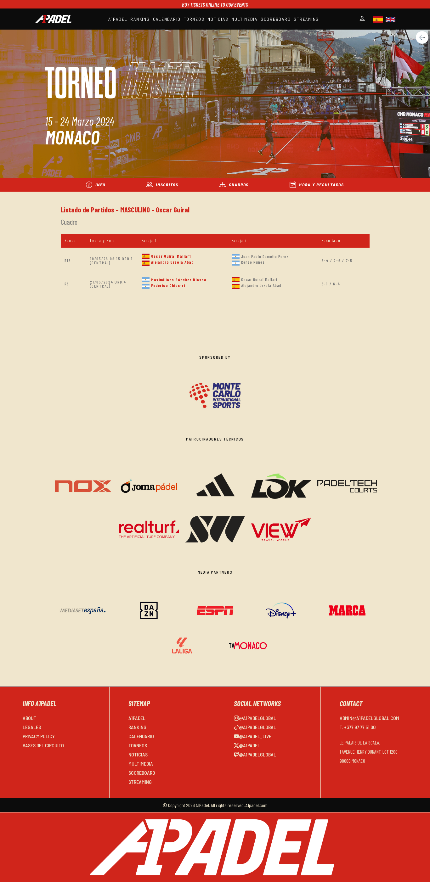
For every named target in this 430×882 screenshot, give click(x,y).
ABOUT (30, 718)
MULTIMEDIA (244, 19)
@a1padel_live (255, 736)
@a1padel (249, 745)
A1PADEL (117, 19)
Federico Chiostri (168, 285)
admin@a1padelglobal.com (369, 718)
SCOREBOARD (276, 19)
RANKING (140, 19)
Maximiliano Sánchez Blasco (179, 279)
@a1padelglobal (257, 718)
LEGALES (32, 727)
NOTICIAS (217, 19)
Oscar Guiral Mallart (171, 256)
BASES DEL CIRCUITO (43, 745)
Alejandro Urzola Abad (172, 262)
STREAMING (306, 19)
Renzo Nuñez (253, 262)
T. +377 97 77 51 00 (358, 727)
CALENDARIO (167, 19)
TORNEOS (194, 19)
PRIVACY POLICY (39, 736)
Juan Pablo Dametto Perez (265, 256)
